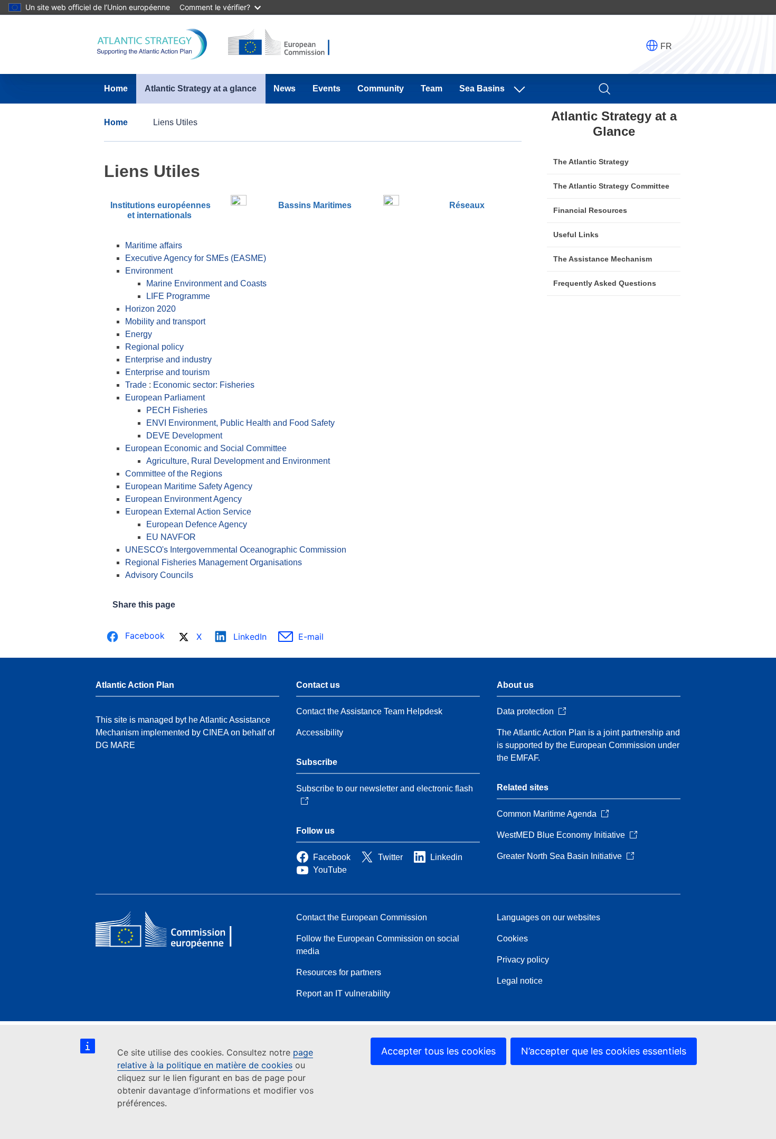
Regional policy (154, 346)
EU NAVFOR (171, 537)
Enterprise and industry (168, 359)
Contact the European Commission (361, 917)
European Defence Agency (196, 524)
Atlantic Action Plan (135, 684)
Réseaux (467, 205)
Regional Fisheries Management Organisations (213, 562)
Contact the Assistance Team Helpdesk (369, 711)
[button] (652, 45)
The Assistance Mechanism (602, 259)
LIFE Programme (178, 296)
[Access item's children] (521, 89)
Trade (136, 384)
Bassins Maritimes (315, 205)
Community (380, 88)
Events (326, 88)
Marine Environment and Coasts (206, 283)
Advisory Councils (159, 575)
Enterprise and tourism (167, 372)
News (284, 88)
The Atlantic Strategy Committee (611, 186)
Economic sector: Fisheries (203, 384)
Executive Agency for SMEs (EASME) (195, 258)
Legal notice (520, 980)
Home (116, 88)
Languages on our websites (548, 917)
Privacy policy (523, 959)
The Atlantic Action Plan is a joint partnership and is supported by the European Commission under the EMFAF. (588, 745)
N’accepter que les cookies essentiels (603, 1051)
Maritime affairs (153, 245)
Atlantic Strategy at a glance (201, 88)
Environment (149, 270)
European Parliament (165, 397)
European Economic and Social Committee (206, 448)
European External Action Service (188, 511)
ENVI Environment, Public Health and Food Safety (240, 422)
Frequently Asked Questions (604, 283)
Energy (138, 334)
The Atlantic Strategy (591, 161)
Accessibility (319, 732)
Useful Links (576, 234)
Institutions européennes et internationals (160, 210)
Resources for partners (338, 972)
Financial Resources (590, 210)
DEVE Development (184, 435)
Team (431, 88)
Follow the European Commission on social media (377, 945)
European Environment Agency (183, 498)
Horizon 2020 (150, 308)
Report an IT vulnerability (343, 993)
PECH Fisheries (176, 410)
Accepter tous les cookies (438, 1051)
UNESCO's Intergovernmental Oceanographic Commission (235, 549)
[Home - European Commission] (172, 930)
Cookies (512, 938)
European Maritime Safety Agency (188, 486)
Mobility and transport (165, 321)
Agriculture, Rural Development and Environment (238, 460)
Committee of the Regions (173, 473)
